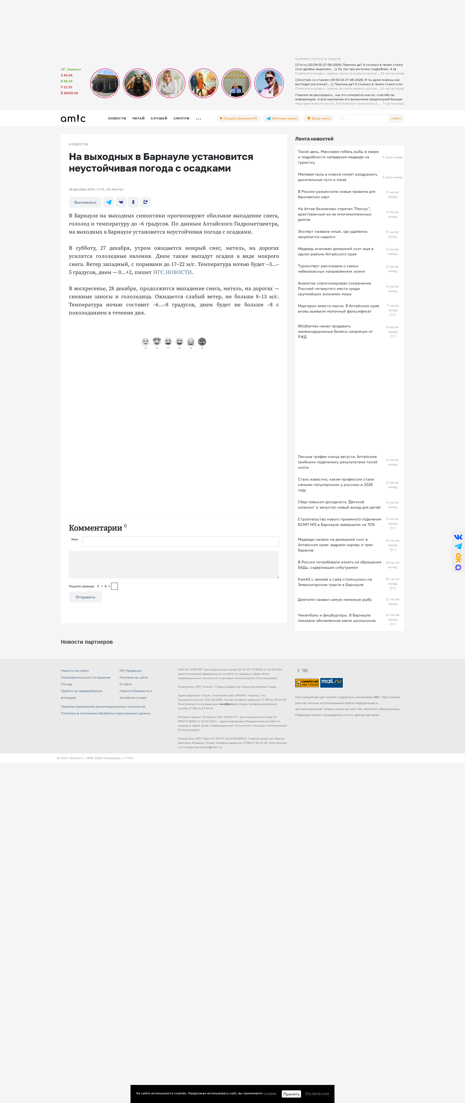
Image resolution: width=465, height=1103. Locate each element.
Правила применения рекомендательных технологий (103, 706)
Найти (396, 118)
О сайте (125, 684)
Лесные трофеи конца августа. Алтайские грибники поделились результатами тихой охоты (338, 462)
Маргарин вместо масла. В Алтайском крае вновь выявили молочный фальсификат (338, 308)
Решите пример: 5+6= (89, 586)
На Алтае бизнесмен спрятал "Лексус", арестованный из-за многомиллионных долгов (335, 214)
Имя (74, 539)
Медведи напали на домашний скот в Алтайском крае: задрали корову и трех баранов (335, 544)
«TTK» (128, 758)
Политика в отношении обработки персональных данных (106, 713)
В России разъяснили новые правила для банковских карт (336, 194)
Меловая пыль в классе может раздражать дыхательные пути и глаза (337, 177)
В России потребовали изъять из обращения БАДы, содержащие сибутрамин (339, 565)
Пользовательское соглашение (86, 677)
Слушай (159, 118)
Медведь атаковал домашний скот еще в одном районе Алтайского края (336, 251)
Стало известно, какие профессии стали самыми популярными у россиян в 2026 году (336, 484)
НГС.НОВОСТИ (172, 272)
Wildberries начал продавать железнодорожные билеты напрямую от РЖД (335, 331)
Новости (117, 118)
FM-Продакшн (130, 671)
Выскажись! (85, 202)
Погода (66, 684)
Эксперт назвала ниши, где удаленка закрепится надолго (332, 234)
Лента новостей (314, 139)
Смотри (181, 118)
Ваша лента (320, 118)
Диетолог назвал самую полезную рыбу (335, 599)
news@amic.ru (228, 703)
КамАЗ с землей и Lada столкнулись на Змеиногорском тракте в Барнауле (335, 582)
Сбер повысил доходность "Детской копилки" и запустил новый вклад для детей (339, 504)
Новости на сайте (75, 671)
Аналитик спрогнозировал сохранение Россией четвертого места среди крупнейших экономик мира (334, 288)
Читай (138, 118)
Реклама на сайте (133, 677)
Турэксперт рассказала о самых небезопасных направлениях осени (331, 268)
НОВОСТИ (78, 144)
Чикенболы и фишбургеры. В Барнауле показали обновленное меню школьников (337, 618)
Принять (291, 1094)
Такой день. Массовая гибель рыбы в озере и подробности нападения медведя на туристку (338, 157)
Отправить (85, 597)
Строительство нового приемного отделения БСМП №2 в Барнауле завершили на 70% (339, 522)
